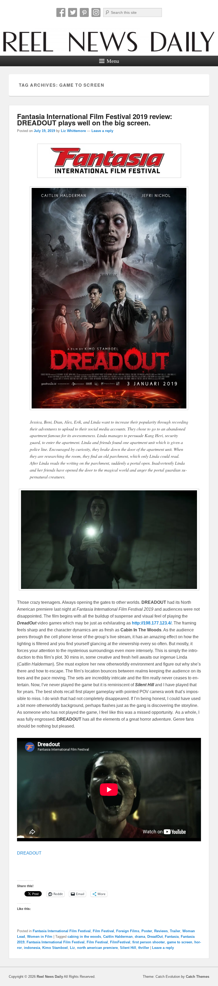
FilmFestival (120, 942)
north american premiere (97, 948)
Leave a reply (102, 131)
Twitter (72, 12)
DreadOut (155, 937)
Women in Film (39, 937)
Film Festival (103, 931)
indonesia (32, 948)
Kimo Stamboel (55, 948)
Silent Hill (128, 948)
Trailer (175, 931)
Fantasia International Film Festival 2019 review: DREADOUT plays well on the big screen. (94, 119)
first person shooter (148, 942)
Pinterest (84, 12)
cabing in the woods (84, 937)
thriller (143, 948)
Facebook (60, 12)
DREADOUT (29, 853)
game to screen (179, 942)
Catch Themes (197, 977)
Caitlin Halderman (118, 937)
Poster (146, 931)
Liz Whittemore (73, 131)
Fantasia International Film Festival (62, 931)
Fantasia (172, 937)
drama (140, 937)
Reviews (161, 931)
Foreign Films (127, 931)
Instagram (95, 12)
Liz (72, 948)
